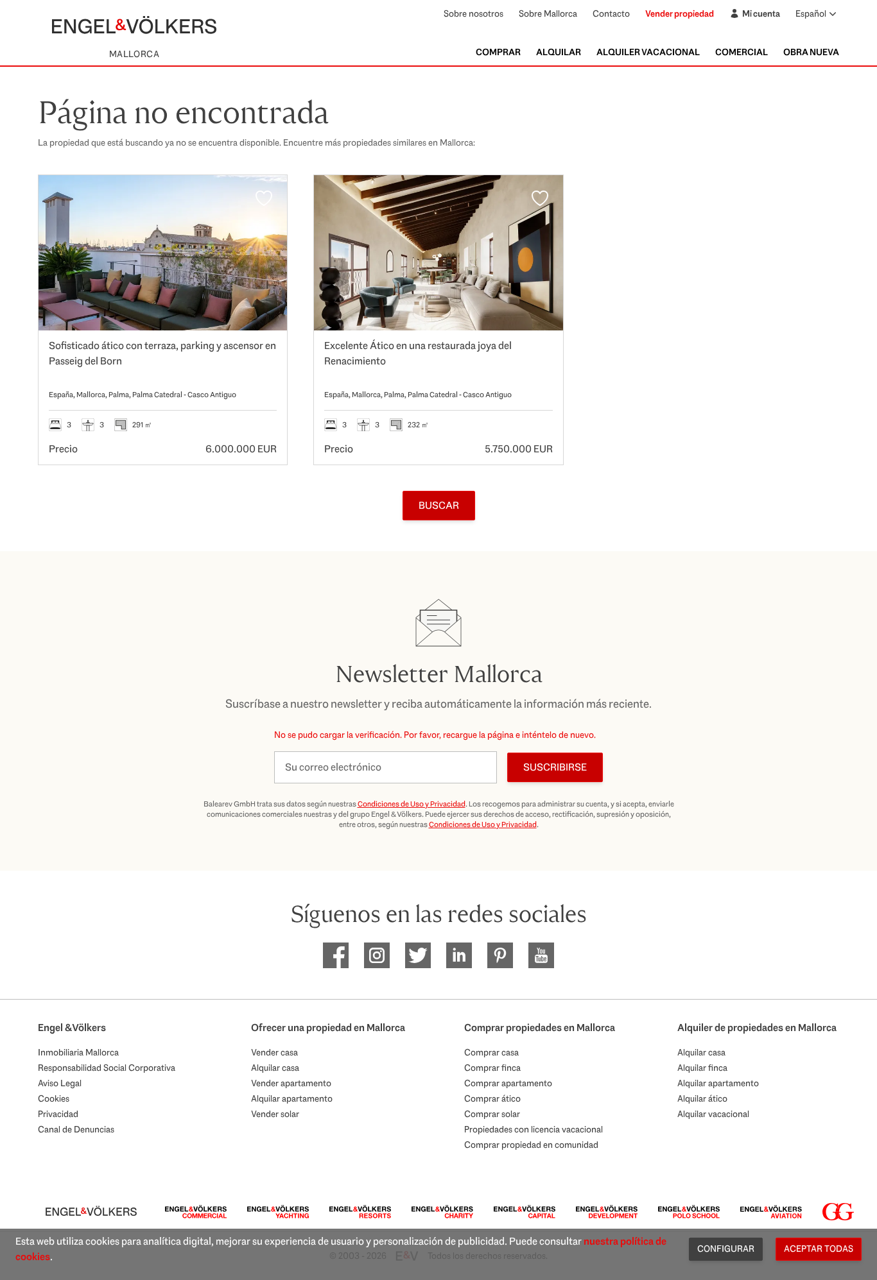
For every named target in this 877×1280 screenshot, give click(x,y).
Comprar (498, 52)
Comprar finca (492, 1067)
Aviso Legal (60, 1083)
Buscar (439, 505)
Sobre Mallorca (548, 13)
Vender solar (275, 1114)
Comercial (741, 52)
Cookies (53, 1098)
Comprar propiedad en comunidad (531, 1144)
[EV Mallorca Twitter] (418, 955)
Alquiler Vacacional (648, 52)
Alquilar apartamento (292, 1098)
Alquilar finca (702, 1067)
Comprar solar (492, 1114)
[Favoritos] (264, 198)
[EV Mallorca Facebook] (336, 955)
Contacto (611, 13)
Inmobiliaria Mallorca (78, 1052)
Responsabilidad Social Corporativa (106, 1067)
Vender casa (274, 1052)
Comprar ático (492, 1098)
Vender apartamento (291, 1083)
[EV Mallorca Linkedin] (459, 955)
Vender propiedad (679, 13)
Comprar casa (491, 1052)
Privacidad (58, 1114)
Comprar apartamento (508, 1083)
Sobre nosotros (473, 13)
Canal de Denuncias (76, 1129)
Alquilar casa (275, 1067)
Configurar (725, 1248)
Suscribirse (555, 767)
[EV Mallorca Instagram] (377, 955)
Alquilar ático (702, 1098)
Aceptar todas (818, 1248)
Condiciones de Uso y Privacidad (411, 804)
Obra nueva (811, 52)
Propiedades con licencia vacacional (533, 1129)
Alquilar (558, 52)
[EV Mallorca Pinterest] (500, 955)
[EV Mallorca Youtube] (541, 955)
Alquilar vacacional (713, 1114)
